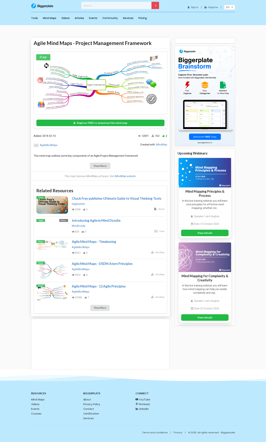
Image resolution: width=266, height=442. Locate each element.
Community (110, 18)
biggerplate (78, 203)
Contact (88, 409)
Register (213, 7)
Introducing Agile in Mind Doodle (96, 220)
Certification (91, 413)
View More (100, 165)
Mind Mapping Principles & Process (204, 193)
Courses (36, 413)
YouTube (144, 399)
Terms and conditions (155, 432)
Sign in (194, 7)
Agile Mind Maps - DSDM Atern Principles (102, 264)
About (87, 399)
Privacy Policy (91, 404)
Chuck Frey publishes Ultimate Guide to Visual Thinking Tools (116, 198)
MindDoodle (78, 225)
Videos (65, 18)
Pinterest (144, 404)
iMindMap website (125, 176)
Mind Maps (49, 18)
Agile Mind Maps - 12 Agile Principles (99, 286)
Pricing (142, 18)
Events (93, 18)
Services (128, 18)
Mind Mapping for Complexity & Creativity (204, 278)
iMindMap (161, 144)
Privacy (178, 432)
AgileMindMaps (49, 145)
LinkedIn (143, 409)
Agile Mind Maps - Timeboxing (94, 242)
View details (204, 232)
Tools (34, 18)
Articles (79, 18)
